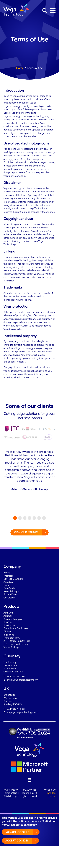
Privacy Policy (10, 789)
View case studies (26, 532)
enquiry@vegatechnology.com (22, 679)
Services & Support (12, 578)
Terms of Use (10, 792)
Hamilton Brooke (51, 794)
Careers (7, 585)
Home (19, 68)
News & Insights (11, 591)
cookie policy (28, 824)
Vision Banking (10, 647)
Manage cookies (17, 832)
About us (8, 582)
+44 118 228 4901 (16, 676)
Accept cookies (17, 840)
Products (8, 575)
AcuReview (9, 625)
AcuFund (8, 612)
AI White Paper (10, 796)
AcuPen (7, 622)
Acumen (7, 615)
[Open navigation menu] (53, 10)
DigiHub (7, 631)
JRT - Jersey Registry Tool (16, 640)
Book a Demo (10, 594)
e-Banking (8, 634)
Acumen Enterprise (13, 619)
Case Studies (9, 588)
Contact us (9, 597)
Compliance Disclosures (16, 628)
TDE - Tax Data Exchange (16, 644)
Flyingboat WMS (11, 637)
